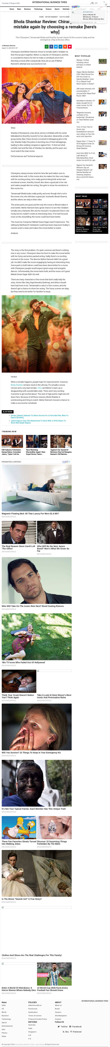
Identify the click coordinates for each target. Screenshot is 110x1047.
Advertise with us (35, 1005)
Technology (38, 9)
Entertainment (68, 9)
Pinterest (77, 1032)
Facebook (76, 1026)
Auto (3, 1029)
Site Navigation (61, 1016)
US (3, 1009)
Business (27, 9)
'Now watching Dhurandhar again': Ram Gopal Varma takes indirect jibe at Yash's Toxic (35, 454)
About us (58, 1005)
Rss (66, 1032)
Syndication (33, 1012)
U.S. (29, 1039)
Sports (57, 9)
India (4, 1005)
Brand (57, 1009)
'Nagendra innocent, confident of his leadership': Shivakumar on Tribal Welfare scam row (85, 117)
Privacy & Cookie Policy (37, 1019)
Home (12, 9)
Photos (4, 1033)
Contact (58, 1019)
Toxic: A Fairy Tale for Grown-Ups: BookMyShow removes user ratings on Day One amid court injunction (85, 131)
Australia (31, 1025)
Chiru (39, 388)
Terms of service (35, 1016)
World (4, 1012)
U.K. (29, 1035)
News (19, 9)
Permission (32, 1009)
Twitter (64, 1026)
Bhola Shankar (17, 385)
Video (4, 1036)
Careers (58, 1012)
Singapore (32, 1032)
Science (48, 9)
